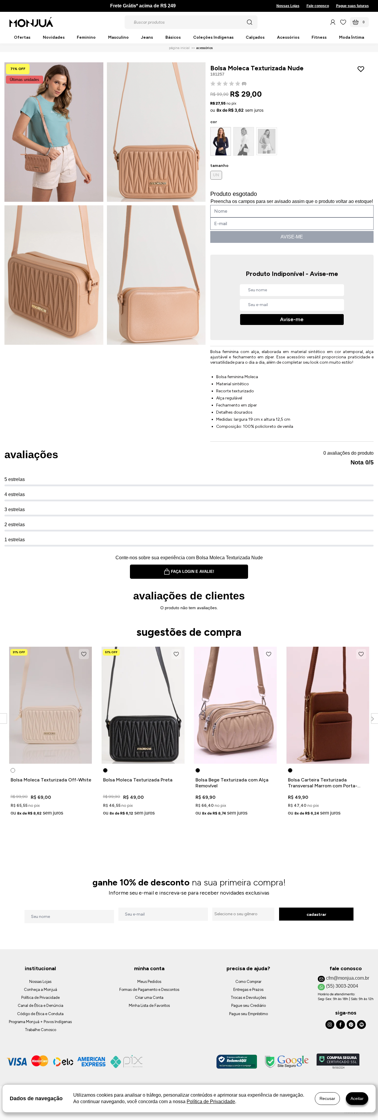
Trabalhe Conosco (40, 1030)
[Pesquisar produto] (249, 22)
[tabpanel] (50, 732)
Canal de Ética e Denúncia (40, 1005)
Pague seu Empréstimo (248, 1014)
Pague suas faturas (352, 6)
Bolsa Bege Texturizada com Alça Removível (231, 783)
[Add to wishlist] (362, 69)
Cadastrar (316, 914)
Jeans (147, 37)
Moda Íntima (351, 37)
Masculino (118, 37)
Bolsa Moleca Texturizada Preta (137, 780)
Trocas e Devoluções (248, 997)
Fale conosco (318, 6)
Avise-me (292, 319)
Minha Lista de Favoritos (149, 1005)
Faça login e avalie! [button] (192, 571)
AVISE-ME (292, 236)
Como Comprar (248, 981)
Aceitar (357, 1098)
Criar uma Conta (149, 997)
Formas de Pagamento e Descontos (149, 989)
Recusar (327, 1098)
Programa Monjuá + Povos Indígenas (40, 1022)
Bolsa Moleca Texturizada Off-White (51, 780)
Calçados (255, 37)
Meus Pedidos (149, 981)
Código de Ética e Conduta (40, 1014)
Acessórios (288, 37)
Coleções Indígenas (213, 37)
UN (216, 175)
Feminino (86, 37)
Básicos (173, 37)
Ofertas (22, 37)
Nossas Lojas (287, 6)
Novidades (54, 37)
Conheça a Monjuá (40, 989)
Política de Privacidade (40, 997)
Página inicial (179, 48)
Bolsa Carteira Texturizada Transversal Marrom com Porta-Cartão (322, 783)
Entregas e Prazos (248, 989)
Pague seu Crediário (248, 1005)
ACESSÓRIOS (204, 48)
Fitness (319, 37)
